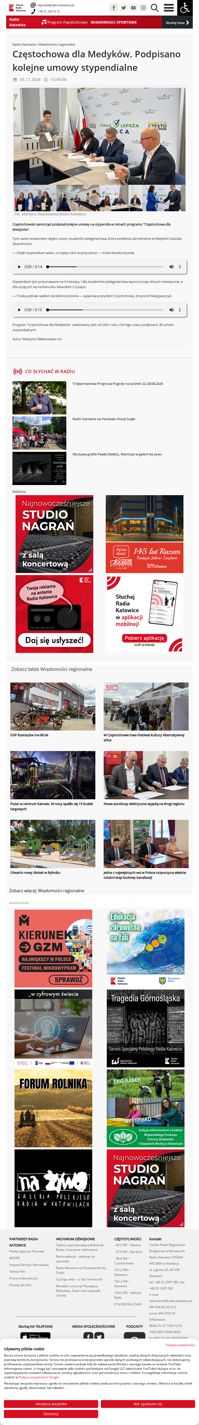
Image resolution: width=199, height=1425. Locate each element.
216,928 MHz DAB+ (128, 1304)
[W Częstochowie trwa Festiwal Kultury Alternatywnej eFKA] (146, 707)
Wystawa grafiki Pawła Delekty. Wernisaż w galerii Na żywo (117, 454)
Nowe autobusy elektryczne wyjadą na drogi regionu (144, 803)
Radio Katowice (24, 44)
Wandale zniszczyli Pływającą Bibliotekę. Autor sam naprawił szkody (78, 1291)
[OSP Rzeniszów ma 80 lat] (52, 707)
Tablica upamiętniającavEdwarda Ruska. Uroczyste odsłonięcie (80, 1247)
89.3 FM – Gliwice (127, 1245)
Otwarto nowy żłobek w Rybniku (35, 872)
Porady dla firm (20, 1285)
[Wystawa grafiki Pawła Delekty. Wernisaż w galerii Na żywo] (39, 469)
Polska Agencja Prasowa (26, 1251)
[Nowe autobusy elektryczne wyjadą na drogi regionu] (146, 776)
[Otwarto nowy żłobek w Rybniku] (52, 844)
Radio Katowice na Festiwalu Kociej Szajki (104, 419)
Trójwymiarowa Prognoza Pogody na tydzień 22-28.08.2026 (118, 383)
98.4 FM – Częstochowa (123, 1260)
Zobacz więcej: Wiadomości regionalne (46, 891)
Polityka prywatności (180, 1345)
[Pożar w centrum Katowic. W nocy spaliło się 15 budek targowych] (52, 776)
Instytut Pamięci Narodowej (29, 1265)
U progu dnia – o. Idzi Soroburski (79, 1279)
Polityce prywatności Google (39, 1377)
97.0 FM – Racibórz (128, 1252)
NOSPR (14, 1258)
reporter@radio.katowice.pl (55, 5)
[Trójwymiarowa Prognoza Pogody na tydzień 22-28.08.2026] (39, 398)
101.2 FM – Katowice (122, 1272)
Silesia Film (17, 1271)
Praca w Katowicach (23, 1278)
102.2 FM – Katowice (122, 1283)
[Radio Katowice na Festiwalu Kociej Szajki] (39, 434)
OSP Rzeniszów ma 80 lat (29, 735)
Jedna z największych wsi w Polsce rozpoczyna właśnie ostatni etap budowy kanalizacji (145, 875)
